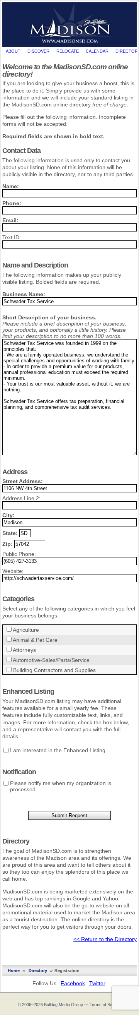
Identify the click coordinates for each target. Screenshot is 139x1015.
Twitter (97, 983)
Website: (13, 571)
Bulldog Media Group (63, 1004)
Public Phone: (19, 554)
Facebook (73, 983)
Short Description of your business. (49, 317)
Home (14, 970)
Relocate (67, 51)
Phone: (11, 203)
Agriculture (26, 630)
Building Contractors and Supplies (54, 670)
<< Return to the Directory (105, 939)
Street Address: (22, 481)
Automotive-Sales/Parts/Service (51, 660)
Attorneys (24, 650)
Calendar (97, 51)
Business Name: (23, 294)
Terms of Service (106, 1004)
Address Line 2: (21, 498)
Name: (10, 186)
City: (8, 515)
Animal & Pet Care (35, 640)
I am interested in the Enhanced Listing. (58, 750)
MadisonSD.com (69, 22)
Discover (38, 51)
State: (10, 533)
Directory (38, 970)
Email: (10, 220)
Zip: (7, 544)
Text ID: (11, 237)
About (13, 51)
